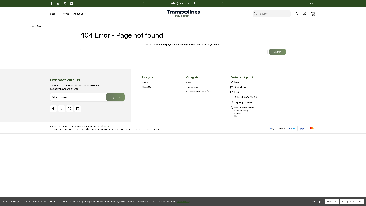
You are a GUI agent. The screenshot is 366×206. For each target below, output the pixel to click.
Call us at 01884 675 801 (245, 97)
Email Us (238, 92)
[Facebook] (51, 3)
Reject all (331, 201)
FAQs (236, 82)
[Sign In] (304, 13)
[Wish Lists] (296, 13)
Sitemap (106, 126)
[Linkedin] (71, 3)
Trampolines (192, 87)
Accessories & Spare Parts (198, 91)
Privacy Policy (183, 201)
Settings (316, 201)
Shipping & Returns (243, 102)
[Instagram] (58, 3)
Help (311, 3)
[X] (64, 3)
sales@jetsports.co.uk (183, 3)
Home (66, 13)
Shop (53, 13)
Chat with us (240, 87)
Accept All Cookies (352, 201)
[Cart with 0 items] (312, 13)
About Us (78, 13)
